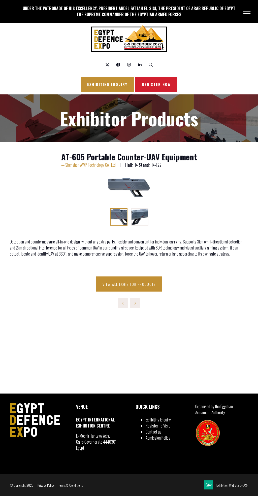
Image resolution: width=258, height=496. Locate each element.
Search (150, 64)
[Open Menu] (246, 11)
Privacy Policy (46, 485)
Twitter (107, 64)
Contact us (154, 432)
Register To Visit (158, 426)
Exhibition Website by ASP (232, 485)
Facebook (118, 64)
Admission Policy (158, 438)
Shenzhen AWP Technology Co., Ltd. (90, 165)
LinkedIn (140, 64)
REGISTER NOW (156, 84)
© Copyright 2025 (22, 485)
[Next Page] (135, 303)
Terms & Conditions (70, 485)
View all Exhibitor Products (129, 284)
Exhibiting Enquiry (158, 420)
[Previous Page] (123, 303)
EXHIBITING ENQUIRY (107, 84)
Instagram (129, 64)
